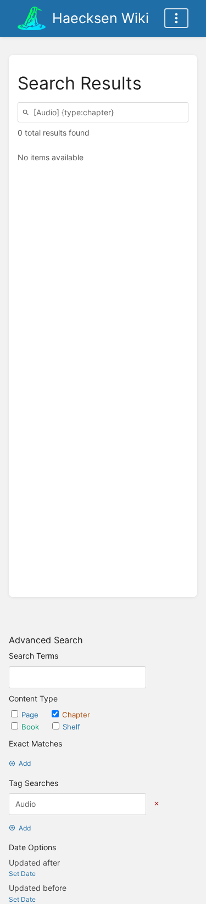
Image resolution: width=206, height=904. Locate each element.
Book (31, 726)
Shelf (71, 726)
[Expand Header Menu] (176, 18)
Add (25, 763)
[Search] (27, 112)
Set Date (22, 873)
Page (31, 714)
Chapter (76, 714)
